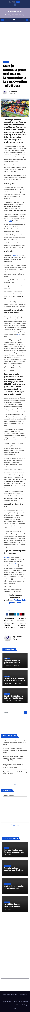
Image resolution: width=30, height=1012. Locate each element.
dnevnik (14, 440)
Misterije (11, 1005)
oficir (10, 221)
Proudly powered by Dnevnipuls (10, 994)
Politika (6, 847)
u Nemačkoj (15, 255)
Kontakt (15, 1008)
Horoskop (5, 1005)
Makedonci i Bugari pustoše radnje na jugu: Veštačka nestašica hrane (9, 623)
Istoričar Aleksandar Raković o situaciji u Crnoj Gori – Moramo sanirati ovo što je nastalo (14, 742)
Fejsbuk (17, 600)
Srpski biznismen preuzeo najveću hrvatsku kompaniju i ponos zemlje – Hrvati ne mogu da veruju (13, 765)
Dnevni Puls (15, 11)
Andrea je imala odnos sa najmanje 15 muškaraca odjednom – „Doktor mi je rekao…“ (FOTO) (14, 758)
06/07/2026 (8, 891)
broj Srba (15, 564)
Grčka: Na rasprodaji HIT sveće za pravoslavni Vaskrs (21, 623)
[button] (24, 20)
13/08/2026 (8, 854)
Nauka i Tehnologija (23, 1001)
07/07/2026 (8, 873)
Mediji (8, 610)
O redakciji (24, 1005)
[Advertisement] (15, 38)
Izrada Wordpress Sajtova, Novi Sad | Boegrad (15, 997)
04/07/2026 (8, 909)
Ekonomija (7, 658)
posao (19, 334)
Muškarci (6, 557)
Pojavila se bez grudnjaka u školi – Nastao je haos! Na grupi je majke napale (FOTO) (15, 750)
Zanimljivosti (7, 884)
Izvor (5, 610)
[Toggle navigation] (14, 20)
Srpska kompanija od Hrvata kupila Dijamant (15, 679)
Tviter (18, 602)
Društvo (15, 1001)
